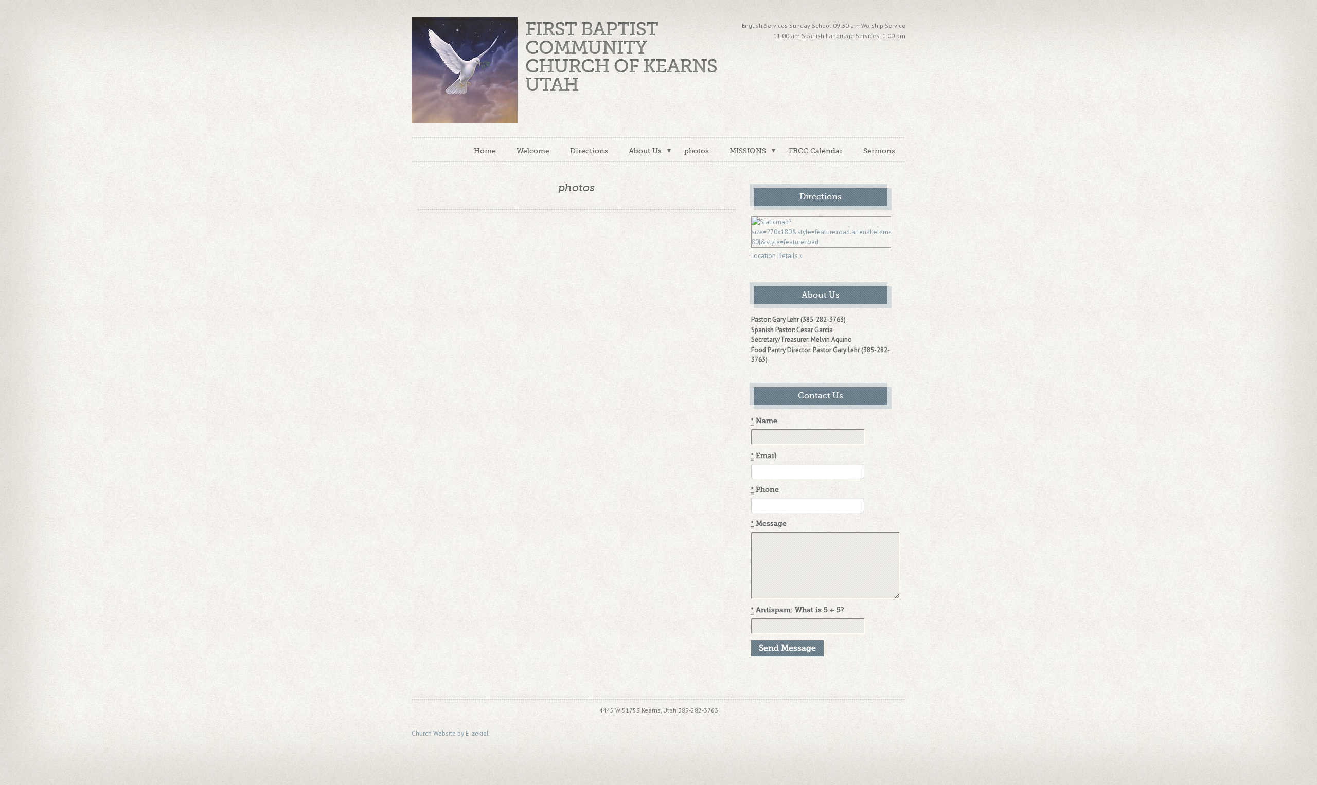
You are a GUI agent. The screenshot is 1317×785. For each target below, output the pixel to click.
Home (485, 151)
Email (763, 455)
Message (769, 523)
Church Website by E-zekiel (450, 733)
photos (696, 151)
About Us (645, 151)
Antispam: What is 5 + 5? (797, 610)
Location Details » (777, 255)
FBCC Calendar (816, 151)
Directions (589, 151)
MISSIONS (747, 151)
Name (764, 420)
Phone (765, 489)
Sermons (879, 151)
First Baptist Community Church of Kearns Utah (621, 57)
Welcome (533, 151)
